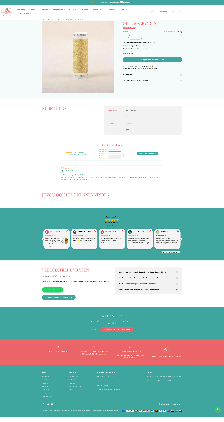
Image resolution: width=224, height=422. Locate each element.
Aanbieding (21, 10)
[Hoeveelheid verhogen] (138, 37)
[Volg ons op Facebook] (43, 404)
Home (44, 19)
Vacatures (71, 383)
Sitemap (70, 390)
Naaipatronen (58, 10)
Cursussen (97, 10)
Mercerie (84, 10)
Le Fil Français (68, 19)
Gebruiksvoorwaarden (73, 410)
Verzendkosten (73, 376)
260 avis (116, 222)
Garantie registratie (74, 386)
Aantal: (125, 37)
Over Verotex (72, 380)
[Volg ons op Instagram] (47, 404)
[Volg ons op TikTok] (56, 404)
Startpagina (46, 376)
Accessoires (111, 10)
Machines (44, 10)
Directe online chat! (53, 290)
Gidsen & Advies (23, 13)
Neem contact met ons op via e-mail (59, 297)
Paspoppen (72, 10)
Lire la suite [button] (48, 246)
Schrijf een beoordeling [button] (147, 153)
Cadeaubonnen (47, 396)
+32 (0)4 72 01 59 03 (106, 376)
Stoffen (33, 10)
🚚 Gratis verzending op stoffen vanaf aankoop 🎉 (112, 2)
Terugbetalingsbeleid (48, 410)
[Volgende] (181, 2)
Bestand (58, 19)
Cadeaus (124, 10)
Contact (151, 11)
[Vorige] (42, 2)
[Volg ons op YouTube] (52, 404)
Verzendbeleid (85, 410)
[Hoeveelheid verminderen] (131, 37)
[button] (163, 11)
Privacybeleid (60, 410)
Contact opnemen (113, 410)
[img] (65, 168)
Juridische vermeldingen (99, 410)
